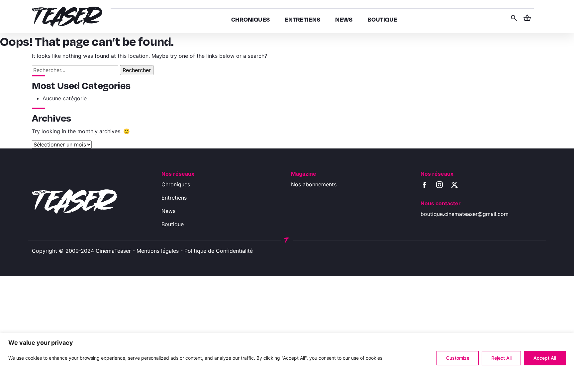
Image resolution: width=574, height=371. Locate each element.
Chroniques (175, 184)
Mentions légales (158, 250)
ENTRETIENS (302, 19)
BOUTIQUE (382, 19)
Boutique (172, 224)
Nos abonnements (313, 184)
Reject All (501, 358)
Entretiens (174, 197)
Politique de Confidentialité (218, 250)
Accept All (544, 358)
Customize (457, 358)
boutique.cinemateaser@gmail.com (465, 214)
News (168, 211)
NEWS (343, 19)
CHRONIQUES (250, 19)
